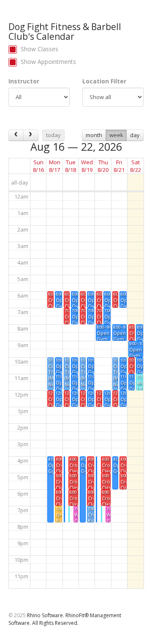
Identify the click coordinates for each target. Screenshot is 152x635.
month (94, 135)
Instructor (23, 81)
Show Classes (39, 49)
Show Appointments (48, 62)
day (135, 135)
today (53, 135)
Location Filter (104, 81)
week (116, 135)
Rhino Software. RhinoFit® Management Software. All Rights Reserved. (64, 619)
